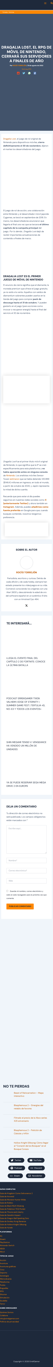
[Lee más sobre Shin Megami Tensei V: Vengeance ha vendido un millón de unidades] (26, 727)
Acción (3, 1260)
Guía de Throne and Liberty (11, 1212)
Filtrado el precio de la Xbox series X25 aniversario (30, 1119)
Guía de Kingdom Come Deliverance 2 (16, 1193)
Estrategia (4, 1276)
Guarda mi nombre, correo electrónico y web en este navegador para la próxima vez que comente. (26, 894)
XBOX (2, 1248)
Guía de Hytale (6, 1227)
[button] (52, 3)
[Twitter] (24, 73)
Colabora (4, 1315)
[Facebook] (35, 73)
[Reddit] (18, 73)
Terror (2, 1304)
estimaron (14, 479)
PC (1, 1236)
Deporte (3, 1273)
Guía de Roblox (6, 1203)
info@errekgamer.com (9, 1318)
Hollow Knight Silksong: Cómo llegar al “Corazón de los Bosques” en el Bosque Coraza (31, 1145)
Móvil (2, 1252)
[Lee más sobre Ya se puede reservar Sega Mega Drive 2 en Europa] (26, 767)
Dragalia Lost (9, 138)
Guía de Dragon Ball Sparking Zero (14, 1218)
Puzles (2, 1285)
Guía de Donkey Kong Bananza (13, 1221)
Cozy (2, 1269)
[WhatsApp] (29, 73)
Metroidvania (5, 1279)
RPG (29, 69)
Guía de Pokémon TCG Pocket (12, 1209)
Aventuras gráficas (8, 1266)
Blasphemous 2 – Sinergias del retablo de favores (28, 1107)
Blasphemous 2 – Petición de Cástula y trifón (28, 1132)
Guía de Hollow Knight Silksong (13, 1224)
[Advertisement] (26, 102)
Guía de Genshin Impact (10, 1215)
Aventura (4, 1263)
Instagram (8, 507)
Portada (5, 12)
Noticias (11, 12)
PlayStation (5, 1242)
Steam (3, 1239)
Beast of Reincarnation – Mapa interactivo (28, 1095)
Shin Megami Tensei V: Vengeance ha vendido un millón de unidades (26, 746)
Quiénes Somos (6, 1312)
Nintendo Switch (7, 1245)
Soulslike (3, 1301)
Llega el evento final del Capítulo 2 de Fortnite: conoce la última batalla (25, 662)
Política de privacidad (9, 1321)
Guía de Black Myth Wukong (12, 1206)
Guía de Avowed (7, 1196)
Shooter (3, 1294)
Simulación (4, 1297)
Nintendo (10, 475)
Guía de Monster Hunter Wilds (13, 1200)
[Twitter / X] (26, 605)
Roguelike (4, 1288)
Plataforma (4, 1282)
